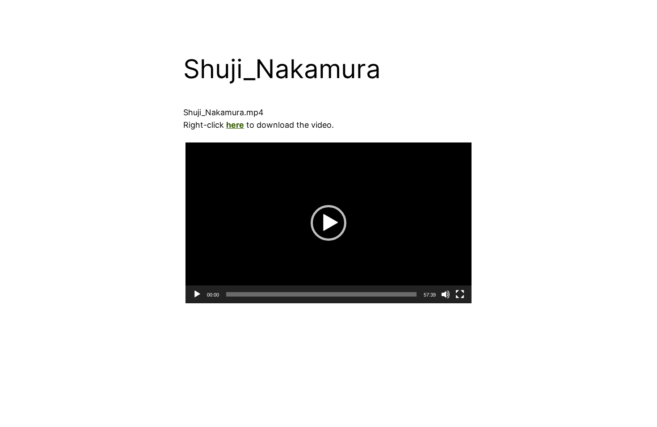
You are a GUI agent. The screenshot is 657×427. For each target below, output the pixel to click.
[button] (328, 223)
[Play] (197, 294)
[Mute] (445, 294)
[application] (328, 222)
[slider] (321, 294)
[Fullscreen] (459, 294)
